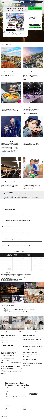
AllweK (3, 2)
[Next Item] (41, 292)
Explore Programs (8, 405)
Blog (6, 408)
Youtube (24, 408)
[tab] (6, 331)
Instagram (25, 409)
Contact (24, 405)
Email (7, 391)
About (6, 409)
